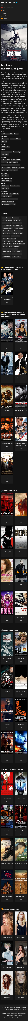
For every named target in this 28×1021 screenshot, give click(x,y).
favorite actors (14, 909)
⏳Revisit (3, 13)
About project (7, 1018)
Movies (12, 2)
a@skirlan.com (20, 1018)
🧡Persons (4, 19)
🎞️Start (3, 5)
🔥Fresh (3, 10)
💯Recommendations (7, 8)
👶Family (3, 16)
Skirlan (4, 2)
